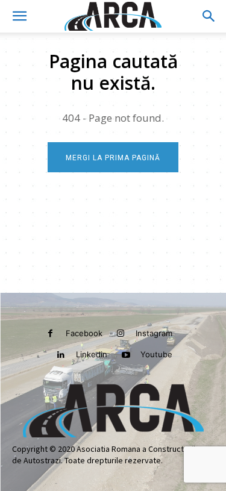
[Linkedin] (61, 355)
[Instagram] (120, 333)
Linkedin (91, 354)
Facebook (84, 333)
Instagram (154, 333)
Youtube (156, 354)
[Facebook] (50, 333)
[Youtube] (125, 355)
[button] (19, 16)
